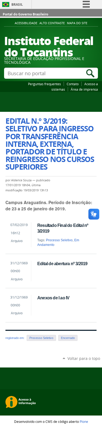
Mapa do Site (77, 23)
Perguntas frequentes (44, 84)
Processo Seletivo (59, 240)
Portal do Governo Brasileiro (25, 14)
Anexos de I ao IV (53, 297)
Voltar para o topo (83, 358)
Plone (84, 421)
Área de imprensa (84, 89)
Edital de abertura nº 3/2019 (62, 263)
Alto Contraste (52, 23)
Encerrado (68, 338)
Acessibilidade (26, 23)
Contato (73, 84)
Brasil (17, 4)
